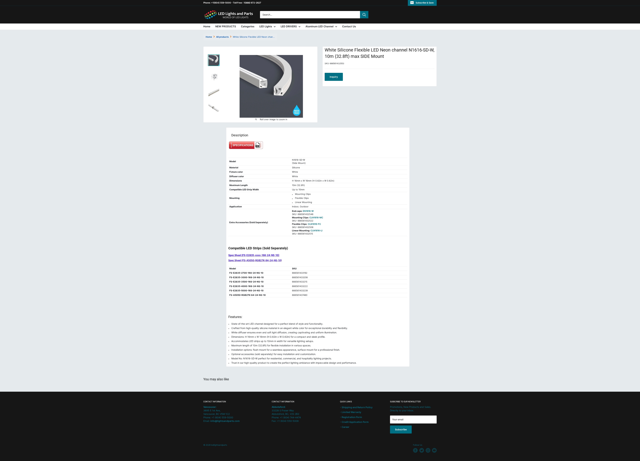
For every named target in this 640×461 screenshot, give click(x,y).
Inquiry (334, 76)
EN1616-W (308, 211)
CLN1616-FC (314, 224)
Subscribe (401, 429)
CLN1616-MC (316, 217)
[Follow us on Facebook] (415, 450)
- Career (344, 427)
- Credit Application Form (354, 421)
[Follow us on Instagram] (428, 450)
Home (206, 26)
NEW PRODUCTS (225, 26)
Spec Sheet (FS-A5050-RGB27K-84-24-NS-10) (255, 260)
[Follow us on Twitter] (421, 450)
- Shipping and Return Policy (356, 407)
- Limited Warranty (350, 412)
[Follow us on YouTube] (434, 450)
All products (222, 37)
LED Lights (265, 26)
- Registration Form (351, 417)
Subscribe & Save (425, 2)
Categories (247, 26)
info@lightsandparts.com (225, 421)
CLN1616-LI (316, 230)
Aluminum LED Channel (320, 26)
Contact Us (349, 26)
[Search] (364, 14)
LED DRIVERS (289, 26)
